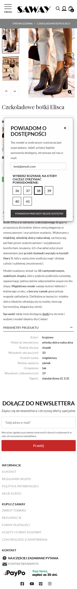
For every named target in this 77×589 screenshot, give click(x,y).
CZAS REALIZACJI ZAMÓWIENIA (24, 539)
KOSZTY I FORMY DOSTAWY (21, 532)
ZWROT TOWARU (14, 510)
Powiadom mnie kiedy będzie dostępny (39, 213)
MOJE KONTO (11, 493)
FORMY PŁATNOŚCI (16, 525)
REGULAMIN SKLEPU (16, 479)
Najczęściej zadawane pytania (33, 558)
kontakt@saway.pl (23, 563)
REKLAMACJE (11, 517)
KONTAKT (9, 471)
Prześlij (38, 445)
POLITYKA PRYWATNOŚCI (20, 486)
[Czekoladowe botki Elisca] (51, 63)
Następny (14, 91)
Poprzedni (6, 91)
